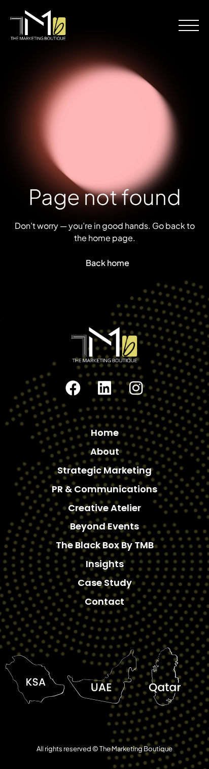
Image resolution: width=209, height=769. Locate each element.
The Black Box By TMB (105, 545)
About (104, 451)
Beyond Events (104, 526)
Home (105, 432)
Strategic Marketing (104, 470)
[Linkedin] (104, 388)
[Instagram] (136, 388)
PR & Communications (104, 489)
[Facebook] (73, 388)
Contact (104, 601)
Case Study (105, 582)
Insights (105, 563)
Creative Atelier (104, 507)
